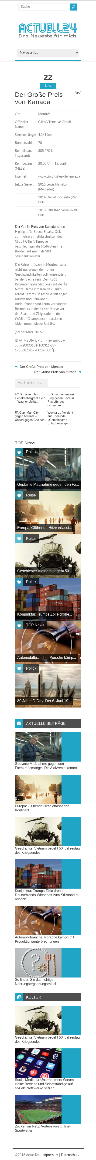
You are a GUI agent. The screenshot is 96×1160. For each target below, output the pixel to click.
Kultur (31, 538)
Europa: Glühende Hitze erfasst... (44, 528)
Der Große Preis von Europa (55, 372)
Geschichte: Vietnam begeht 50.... (45, 571)
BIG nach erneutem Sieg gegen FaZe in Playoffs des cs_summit (61, 400)
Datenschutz (70, 1155)
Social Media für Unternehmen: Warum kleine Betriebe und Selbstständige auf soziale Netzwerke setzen (44, 1084)
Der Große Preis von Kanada (35, 227)
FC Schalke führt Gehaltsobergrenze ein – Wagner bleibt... (30, 398)
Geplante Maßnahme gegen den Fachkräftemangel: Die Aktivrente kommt (46, 766)
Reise (31, 495)
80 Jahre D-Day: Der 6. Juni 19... (44, 701)
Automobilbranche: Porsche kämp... (46, 658)
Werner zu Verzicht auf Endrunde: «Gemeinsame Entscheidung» (60, 418)
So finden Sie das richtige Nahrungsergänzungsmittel (35, 982)
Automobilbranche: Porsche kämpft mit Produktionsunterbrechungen (44, 939)
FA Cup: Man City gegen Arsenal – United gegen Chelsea (30, 416)
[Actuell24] (48, 39)
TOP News (35, 625)
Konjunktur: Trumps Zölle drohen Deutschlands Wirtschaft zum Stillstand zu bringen (47, 895)
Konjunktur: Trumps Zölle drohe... (44, 614)
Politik (31, 452)
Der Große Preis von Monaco (41, 366)
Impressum (50, 1155)
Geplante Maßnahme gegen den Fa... (48, 484)
